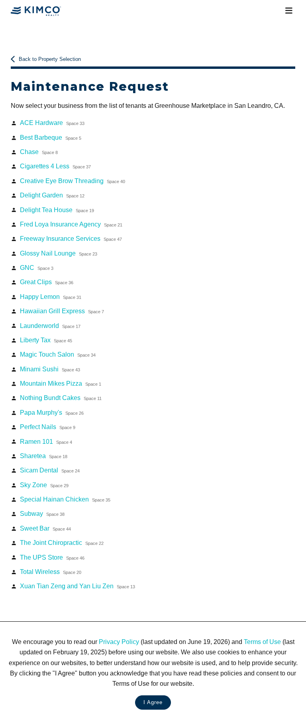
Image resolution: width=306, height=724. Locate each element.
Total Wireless (50, 571)
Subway (42, 513)
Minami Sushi (50, 369)
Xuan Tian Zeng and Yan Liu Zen (77, 585)
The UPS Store (52, 557)
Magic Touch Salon (58, 354)
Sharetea (43, 455)
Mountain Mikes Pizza (60, 383)
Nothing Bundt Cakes (61, 397)
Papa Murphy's (52, 412)
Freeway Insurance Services (71, 238)
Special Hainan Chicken (65, 499)
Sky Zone (44, 484)
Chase (39, 151)
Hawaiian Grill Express (62, 310)
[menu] (288, 11)
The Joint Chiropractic (62, 542)
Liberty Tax (46, 339)
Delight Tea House (57, 209)
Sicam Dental (50, 470)
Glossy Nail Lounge (58, 253)
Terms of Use (262, 641)
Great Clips (46, 281)
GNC (36, 267)
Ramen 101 (46, 441)
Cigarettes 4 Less (55, 166)
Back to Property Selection (50, 59)
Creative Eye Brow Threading (72, 180)
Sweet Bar (45, 528)
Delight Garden (52, 195)
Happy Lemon (50, 296)
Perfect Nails (47, 426)
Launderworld (50, 325)
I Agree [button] (153, 702)
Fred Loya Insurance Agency (71, 224)
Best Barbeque (50, 137)
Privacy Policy (119, 641)
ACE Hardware (52, 122)
